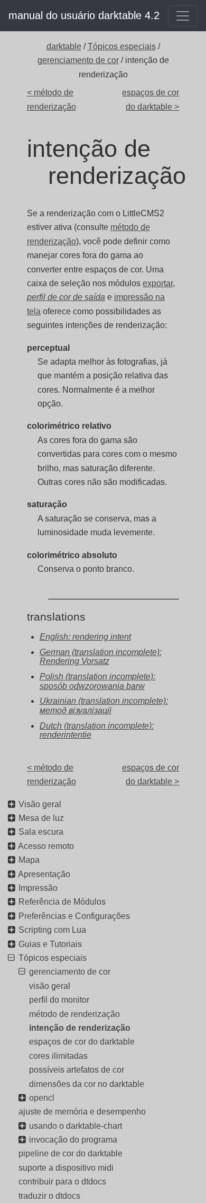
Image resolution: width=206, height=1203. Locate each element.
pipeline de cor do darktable (70, 1153)
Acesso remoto (46, 846)
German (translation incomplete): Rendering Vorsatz (101, 657)
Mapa (29, 859)
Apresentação (44, 874)
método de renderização (74, 1014)
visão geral (49, 985)
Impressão (38, 887)
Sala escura (40, 831)
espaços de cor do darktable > (150, 99)
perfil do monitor (59, 999)
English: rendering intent (85, 636)
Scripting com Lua (52, 929)
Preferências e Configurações (74, 916)
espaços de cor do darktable (82, 1041)
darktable (63, 46)
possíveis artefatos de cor (76, 1069)
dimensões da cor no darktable (86, 1084)
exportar (158, 283)
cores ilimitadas (58, 1055)
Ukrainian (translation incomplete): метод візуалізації (104, 705)
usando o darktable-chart (75, 1125)
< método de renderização (51, 99)
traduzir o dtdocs (49, 1195)
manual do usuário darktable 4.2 (84, 15)
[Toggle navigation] (183, 15)
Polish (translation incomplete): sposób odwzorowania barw (97, 681)
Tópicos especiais (122, 46)
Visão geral (39, 804)
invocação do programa (73, 1139)
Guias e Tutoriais (50, 944)
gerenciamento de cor (78, 60)
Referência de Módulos (62, 901)
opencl (41, 1097)
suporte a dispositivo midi (66, 1167)
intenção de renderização (79, 1027)
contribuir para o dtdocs (62, 1181)
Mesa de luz (41, 817)
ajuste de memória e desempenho (82, 1111)
